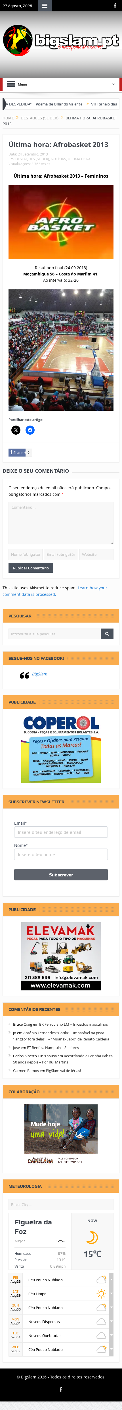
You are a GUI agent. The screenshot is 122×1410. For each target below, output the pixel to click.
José (16, 1047)
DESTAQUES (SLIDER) (32, 159)
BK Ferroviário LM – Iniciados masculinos (73, 1024)
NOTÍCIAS (58, 159)
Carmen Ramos (26, 1070)
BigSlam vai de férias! (63, 1070)
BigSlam (39, 674)
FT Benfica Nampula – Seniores (53, 1047)
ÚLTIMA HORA (79, 159)
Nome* (21, 845)
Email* (20, 823)
